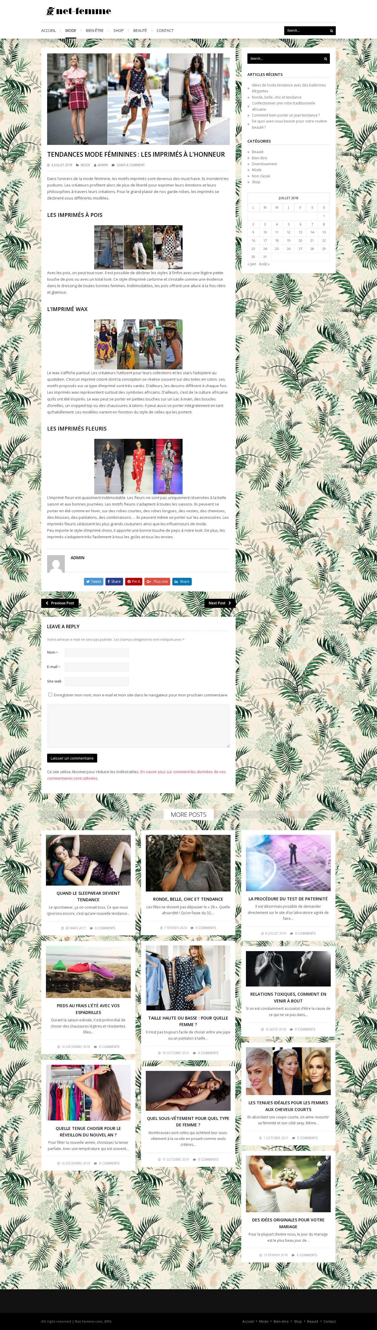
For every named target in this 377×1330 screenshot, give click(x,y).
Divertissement (264, 163)
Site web (54, 681)
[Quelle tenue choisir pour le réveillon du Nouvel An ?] (88, 1092)
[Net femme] (76, 11)
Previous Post (62, 603)
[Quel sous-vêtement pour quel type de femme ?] (188, 1091)
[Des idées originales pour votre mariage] (288, 1184)
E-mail (53, 666)
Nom (52, 652)
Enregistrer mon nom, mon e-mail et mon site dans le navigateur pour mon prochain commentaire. (141, 695)
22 (324, 240)
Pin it (136, 581)
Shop (118, 30)
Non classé (261, 176)
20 (300, 240)
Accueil (48, 30)
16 (253, 240)
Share (116, 581)
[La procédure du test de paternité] (288, 863)
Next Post (217, 603)
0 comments (105, 928)
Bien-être (95, 30)
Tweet (96, 581)
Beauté (140, 30)
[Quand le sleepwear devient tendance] (88, 860)
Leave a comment (131, 165)
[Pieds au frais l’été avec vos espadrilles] (88, 972)
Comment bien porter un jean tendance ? (286, 115)
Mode (70, 30)
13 (300, 232)
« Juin (251, 263)
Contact (165, 30)
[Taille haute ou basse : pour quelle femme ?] (188, 977)
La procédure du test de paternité (288, 899)
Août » (264, 263)
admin (103, 165)
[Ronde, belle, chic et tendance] (188, 863)
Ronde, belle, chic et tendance (277, 97)
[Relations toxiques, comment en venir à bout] (288, 969)
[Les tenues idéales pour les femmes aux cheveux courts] (288, 1071)
